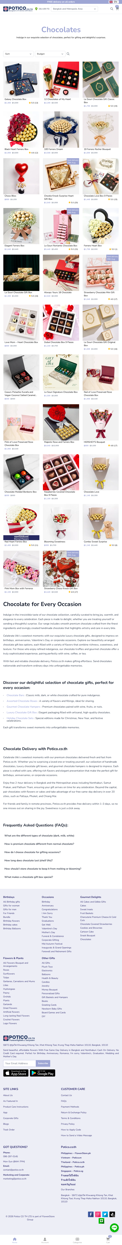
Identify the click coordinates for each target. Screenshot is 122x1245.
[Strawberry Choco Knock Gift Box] (61, 572)
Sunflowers (9, 973)
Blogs (6, 1123)
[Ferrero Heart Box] (101, 229)
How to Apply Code (71, 1129)
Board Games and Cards (54, 1012)
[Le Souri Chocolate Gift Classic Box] (101, 84)
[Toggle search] (111, 8)
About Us (8, 1095)
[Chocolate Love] (101, 475)
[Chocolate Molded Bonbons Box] (21, 475)
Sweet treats (86, 909)
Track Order (9, 1129)
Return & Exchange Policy (73, 1112)
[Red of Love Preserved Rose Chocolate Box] (101, 377)
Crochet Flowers (11, 1019)
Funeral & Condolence (53, 936)
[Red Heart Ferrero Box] (21, 525)
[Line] (101, 1221)
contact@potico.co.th (13, 1169)
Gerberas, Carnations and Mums (19, 981)
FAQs (64, 1101)
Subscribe (43, 1063)
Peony (6, 992)
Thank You (47, 917)
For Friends (8, 913)
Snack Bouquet (87, 935)
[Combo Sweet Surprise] (101, 525)
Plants (6, 1000)
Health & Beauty (50, 978)
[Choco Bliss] (21, 179)
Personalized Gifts (51, 993)
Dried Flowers (10, 1008)
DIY (43, 1016)
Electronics (47, 970)
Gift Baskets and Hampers (55, 997)
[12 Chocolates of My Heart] (61, 83)
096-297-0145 (10, 1156)
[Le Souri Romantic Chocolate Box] (61, 229)
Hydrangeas (9, 989)
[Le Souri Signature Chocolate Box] (61, 375)
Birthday (46, 901)
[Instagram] (98, 1214)
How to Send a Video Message (76, 1135)
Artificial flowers (11, 1011)
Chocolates (85, 939)
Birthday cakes (10, 924)
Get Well (46, 924)
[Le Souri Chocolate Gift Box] (21, 276)
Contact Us (66, 1095)
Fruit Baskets (86, 913)
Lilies (5, 985)
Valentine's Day (49, 928)
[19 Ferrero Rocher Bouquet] (101, 132)
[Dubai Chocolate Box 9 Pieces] (61, 326)
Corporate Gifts (10, 1118)
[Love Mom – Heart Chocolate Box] (21, 326)
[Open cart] (117, 9)
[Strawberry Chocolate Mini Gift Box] (101, 277)
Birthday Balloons (12, 928)
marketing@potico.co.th (14, 1178)
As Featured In (10, 1101)
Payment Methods (70, 1106)
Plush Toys (47, 966)
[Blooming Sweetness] (61, 525)
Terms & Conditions (71, 1118)
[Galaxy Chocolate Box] (21, 83)
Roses (6, 969)
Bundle (6, 917)
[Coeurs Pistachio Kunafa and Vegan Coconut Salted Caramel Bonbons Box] (21, 377)
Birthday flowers (11, 920)
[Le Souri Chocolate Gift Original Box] (101, 327)
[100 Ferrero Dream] (61, 132)
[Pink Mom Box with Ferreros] (21, 572)
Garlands (7, 1004)
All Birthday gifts (11, 901)
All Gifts (46, 962)
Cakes (83, 905)
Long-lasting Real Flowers (16, 1015)
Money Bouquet (50, 989)
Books (45, 1001)
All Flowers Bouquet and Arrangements (15, 964)
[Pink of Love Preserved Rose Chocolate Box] (21, 427)
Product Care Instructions (15, 1106)
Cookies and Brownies (91, 927)
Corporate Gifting (50, 940)
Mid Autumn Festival (52, 943)
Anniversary (48, 905)
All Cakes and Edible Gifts (93, 901)
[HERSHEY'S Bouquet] (101, 425)
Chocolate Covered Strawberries (96, 924)
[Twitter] (105, 1214)
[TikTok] (112, 1214)
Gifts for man (9, 909)
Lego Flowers (10, 1023)
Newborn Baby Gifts (52, 1008)
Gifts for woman (11, 905)
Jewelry (45, 985)
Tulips (6, 977)
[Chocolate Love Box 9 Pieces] (101, 179)
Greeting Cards (49, 1004)
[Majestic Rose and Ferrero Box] (61, 425)
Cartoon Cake (87, 931)
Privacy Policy (68, 1123)
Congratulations (50, 909)
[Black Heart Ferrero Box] (21, 132)
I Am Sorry (47, 913)
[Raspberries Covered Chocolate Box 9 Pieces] (61, 477)
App (5, 1112)
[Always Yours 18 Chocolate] (61, 276)
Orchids (7, 996)
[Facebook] (91, 1214)
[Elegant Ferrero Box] (21, 229)
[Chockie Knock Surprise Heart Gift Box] (61, 181)
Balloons (46, 974)
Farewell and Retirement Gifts (56, 951)
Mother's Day (48, 932)
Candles (46, 982)
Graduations (48, 920)
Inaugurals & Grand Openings (56, 947)
